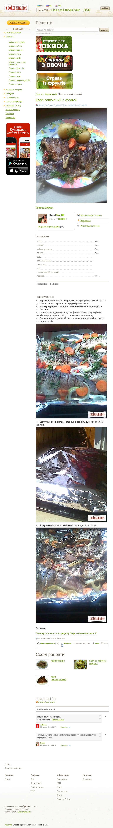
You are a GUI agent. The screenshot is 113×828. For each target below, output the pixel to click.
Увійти (105, 8)
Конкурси (10, 113)
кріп (38, 268)
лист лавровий (43, 260)
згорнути (41, 702)
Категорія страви (13, 33)
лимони (40, 276)
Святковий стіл (12, 97)
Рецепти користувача (49, 226)
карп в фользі (56, 638)
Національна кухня (14, 89)
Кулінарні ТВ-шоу (13, 105)
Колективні (35, 783)
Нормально (85, 221)
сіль (39, 257)
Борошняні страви (17, 42)
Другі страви (55, 105)
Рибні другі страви (67, 105)
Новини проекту (13, 109)
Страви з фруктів (16, 68)
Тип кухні (10, 93)
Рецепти (43, 10)
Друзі (59, 795)
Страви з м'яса (15, 46)
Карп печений (58, 660)
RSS (37, 702)
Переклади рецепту (44, 207)
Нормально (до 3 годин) (91, 215)
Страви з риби (15, 58)
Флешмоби (10, 117)
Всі (32, 779)
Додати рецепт (19, 22)
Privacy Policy (63, 799)
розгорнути (50, 702)
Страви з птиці (15, 54)
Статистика (62, 791)
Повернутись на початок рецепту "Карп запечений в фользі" (66, 633)
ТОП (32, 791)
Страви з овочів (16, 50)
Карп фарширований (58, 678)
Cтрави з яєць (15, 72)
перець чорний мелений (47, 272)
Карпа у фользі (58, 720)
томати (40, 253)
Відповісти (64, 727)
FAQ (58, 783)
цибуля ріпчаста (44, 249)
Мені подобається (47, 643)
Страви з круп (15, 76)
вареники (48, 33)
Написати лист (62, 215)
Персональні (36, 787)
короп (39, 241)
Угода (59, 787)
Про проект (62, 779)
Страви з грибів (15, 84)
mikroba (43, 725)
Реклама (87, 779)
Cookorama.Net (24, 812)
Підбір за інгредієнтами (65, 9)
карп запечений (44, 638)
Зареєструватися (13, 768)
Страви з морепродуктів (19, 80)
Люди (86, 9)
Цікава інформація (14, 101)
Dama (97, 643)
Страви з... (10, 37)
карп (63, 638)
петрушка (41, 264)
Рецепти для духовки (89, 226)
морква (40, 245)
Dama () (55, 215)
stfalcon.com (31, 807)
